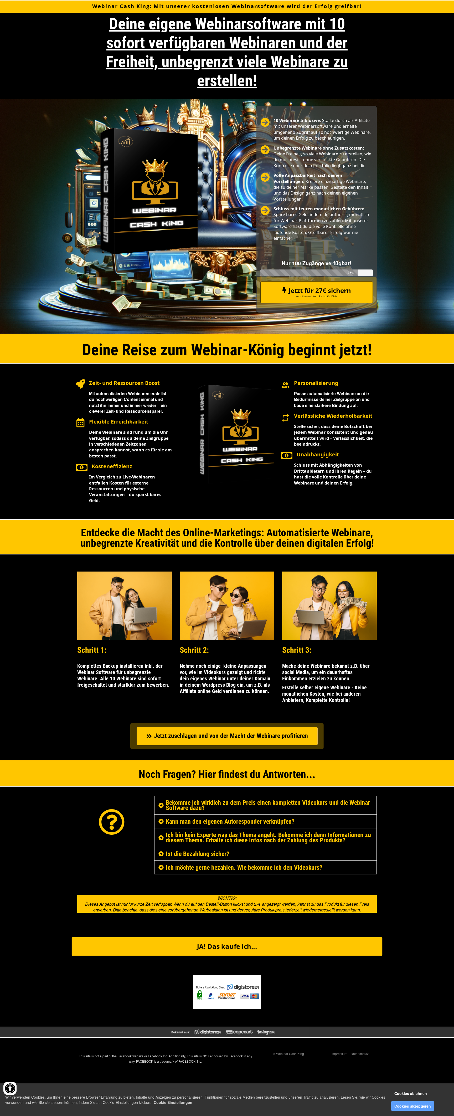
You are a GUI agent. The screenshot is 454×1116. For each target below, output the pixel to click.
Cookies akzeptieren (412, 1106)
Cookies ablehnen (410, 1093)
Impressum (339, 1053)
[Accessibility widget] (10, 1088)
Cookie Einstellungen (173, 1102)
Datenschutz (360, 1053)
